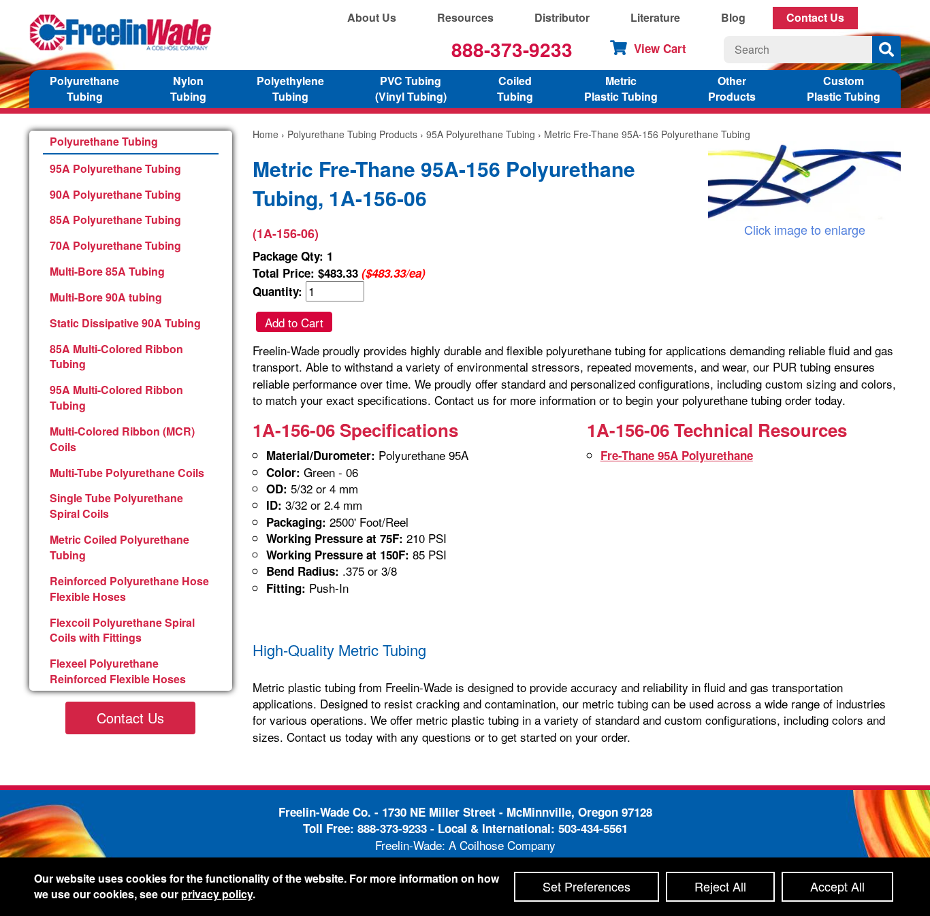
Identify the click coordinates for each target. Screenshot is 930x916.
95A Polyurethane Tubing (115, 168)
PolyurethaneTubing (84, 88)
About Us (371, 17)
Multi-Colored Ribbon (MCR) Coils (122, 439)
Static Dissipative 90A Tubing (125, 323)
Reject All (720, 886)
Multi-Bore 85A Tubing (107, 271)
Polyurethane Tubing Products (352, 134)
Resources (465, 17)
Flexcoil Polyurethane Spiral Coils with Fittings (122, 630)
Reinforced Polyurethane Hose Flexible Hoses (129, 588)
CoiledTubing (515, 88)
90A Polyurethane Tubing (115, 194)
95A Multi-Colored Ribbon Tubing (116, 397)
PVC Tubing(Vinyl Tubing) (411, 88)
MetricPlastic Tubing (621, 88)
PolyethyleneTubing (290, 88)
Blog (733, 17)
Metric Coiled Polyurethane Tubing (119, 547)
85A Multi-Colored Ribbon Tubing (116, 356)
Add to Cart (294, 322)
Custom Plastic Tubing (843, 88)
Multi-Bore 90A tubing (106, 297)
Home (265, 134)
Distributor (562, 17)
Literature (655, 17)
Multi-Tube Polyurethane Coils (127, 472)
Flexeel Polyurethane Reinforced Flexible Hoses (118, 671)
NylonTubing (188, 88)
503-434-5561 (593, 828)
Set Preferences (586, 886)
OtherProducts (732, 88)
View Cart (660, 48)
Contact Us (815, 17)
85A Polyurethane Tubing (115, 219)
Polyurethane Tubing (104, 141)
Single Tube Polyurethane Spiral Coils (116, 505)
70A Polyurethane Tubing (115, 245)
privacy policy (217, 894)
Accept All (837, 886)
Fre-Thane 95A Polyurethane (676, 455)
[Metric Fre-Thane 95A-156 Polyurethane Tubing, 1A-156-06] (804, 181)
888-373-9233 (512, 49)
